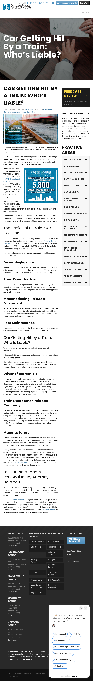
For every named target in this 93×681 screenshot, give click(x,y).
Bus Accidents (71, 185)
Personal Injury (72, 159)
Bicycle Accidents (73, 172)
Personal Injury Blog (28, 112)
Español (84, 3)
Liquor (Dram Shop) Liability (36, 586)
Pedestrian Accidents (75, 235)
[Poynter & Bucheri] (17, 7)
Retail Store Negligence (70, 249)
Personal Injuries (37, 542)
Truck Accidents (73, 276)
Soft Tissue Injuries (74, 263)
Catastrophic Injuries (71, 199)
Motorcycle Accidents (70, 227)
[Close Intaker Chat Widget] (85, 608)
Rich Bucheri (28, 110)
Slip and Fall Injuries (75, 256)
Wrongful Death (73, 282)
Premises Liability (73, 241)
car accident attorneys (16, 500)
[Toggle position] (81, 608)
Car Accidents (48, 110)
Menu (87, 12)
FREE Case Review (65, 3)
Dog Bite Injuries (73, 207)
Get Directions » (13, 545)
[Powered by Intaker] (73, 676)
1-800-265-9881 (40, 3)
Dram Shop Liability (74, 213)
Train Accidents (72, 269)
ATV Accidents (71, 166)
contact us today (49, 510)
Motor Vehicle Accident (11, 112)
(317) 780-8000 (73, 561)
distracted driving (22, 462)
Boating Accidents (74, 179)
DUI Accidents (71, 220)
